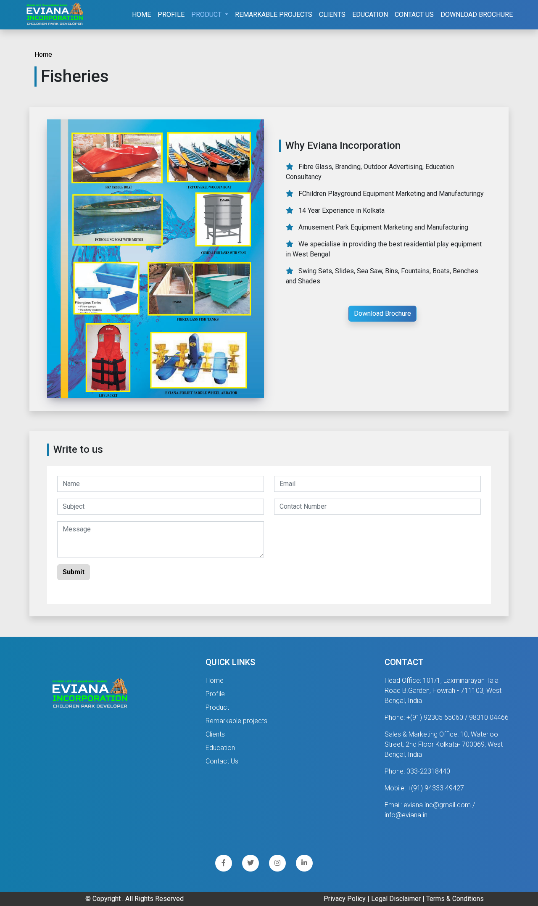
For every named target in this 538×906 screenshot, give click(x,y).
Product (217, 707)
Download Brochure (476, 14)
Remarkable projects (236, 721)
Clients (332, 14)
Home (141, 14)
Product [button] (207, 14)
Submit (73, 572)
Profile (171, 14)
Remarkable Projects (273, 14)
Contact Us (414, 14)
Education (370, 14)
